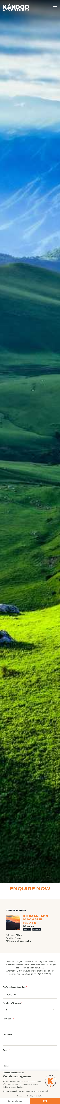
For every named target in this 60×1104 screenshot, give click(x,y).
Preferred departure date (14, 986)
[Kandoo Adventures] (16, 7)
